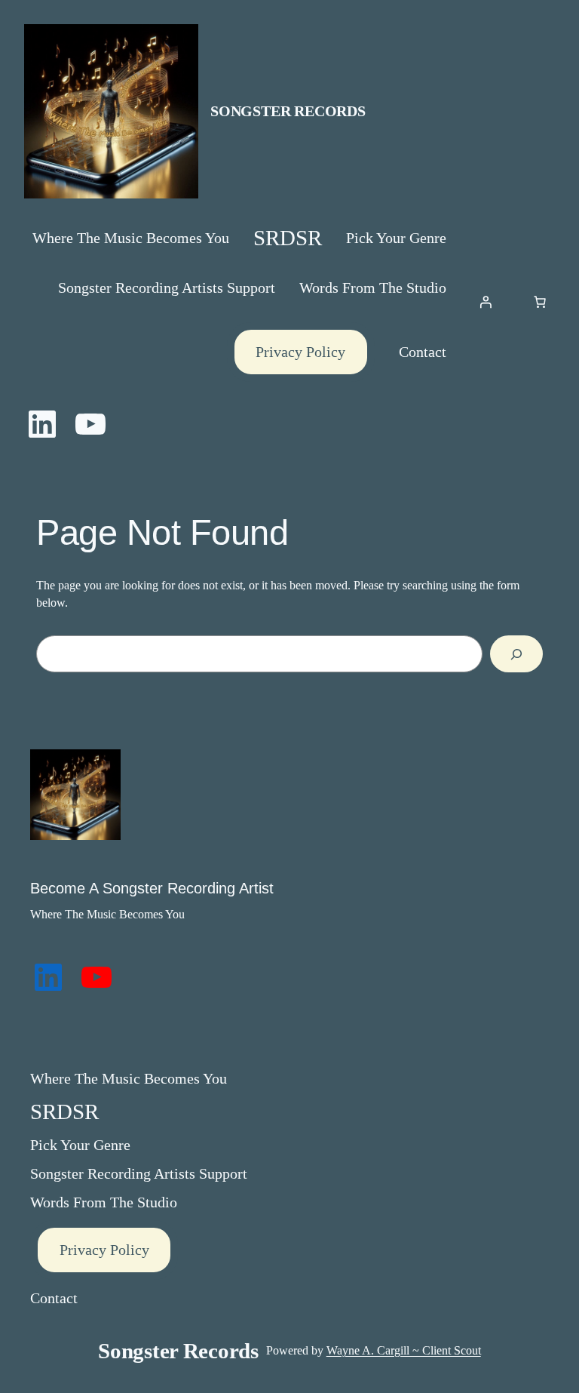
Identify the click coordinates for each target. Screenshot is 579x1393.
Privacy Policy (300, 351)
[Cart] (540, 302)
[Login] (485, 302)
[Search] (516, 653)
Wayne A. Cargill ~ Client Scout (403, 1350)
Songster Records (288, 111)
